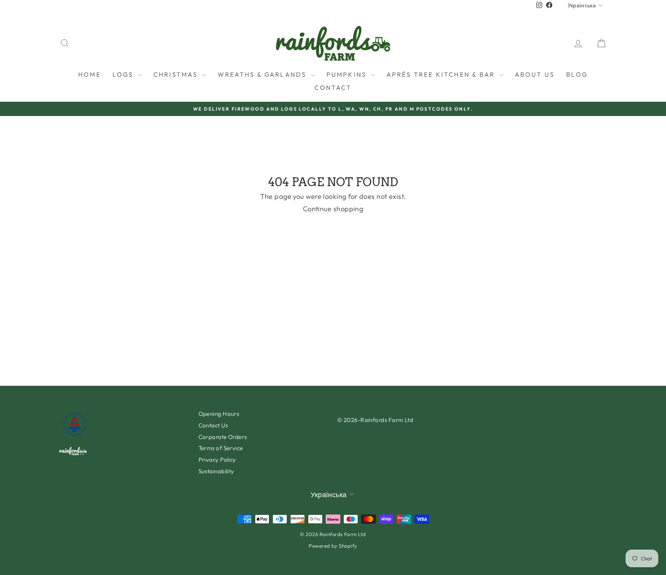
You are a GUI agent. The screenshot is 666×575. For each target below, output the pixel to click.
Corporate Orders (222, 436)
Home (89, 74)
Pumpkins (347, 74)
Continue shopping (333, 208)
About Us (535, 74)
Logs (124, 74)
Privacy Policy (217, 459)
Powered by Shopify (333, 546)
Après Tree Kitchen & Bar (442, 74)
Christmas (176, 74)
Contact (333, 87)
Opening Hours (218, 413)
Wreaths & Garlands (263, 74)
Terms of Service (220, 448)
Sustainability (216, 471)
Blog (577, 74)
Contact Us (213, 425)
